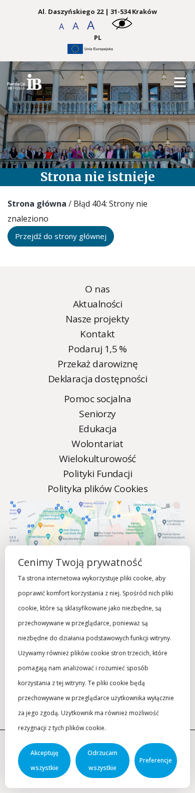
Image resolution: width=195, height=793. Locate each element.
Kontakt (97, 333)
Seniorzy (97, 413)
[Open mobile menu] (180, 82)
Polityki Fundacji (97, 473)
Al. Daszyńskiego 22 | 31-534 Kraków (97, 11)
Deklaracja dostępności (97, 378)
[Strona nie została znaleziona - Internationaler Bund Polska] (25, 86)
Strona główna (37, 203)
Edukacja (97, 428)
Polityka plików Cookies (98, 488)
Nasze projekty (97, 318)
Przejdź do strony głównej (60, 236)
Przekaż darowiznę (98, 363)
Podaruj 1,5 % (97, 348)
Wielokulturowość (97, 458)
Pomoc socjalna (97, 398)
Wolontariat (98, 443)
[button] (62, 26)
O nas (97, 288)
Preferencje (156, 760)
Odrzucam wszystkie (103, 760)
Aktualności (97, 303)
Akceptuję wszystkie (44, 760)
